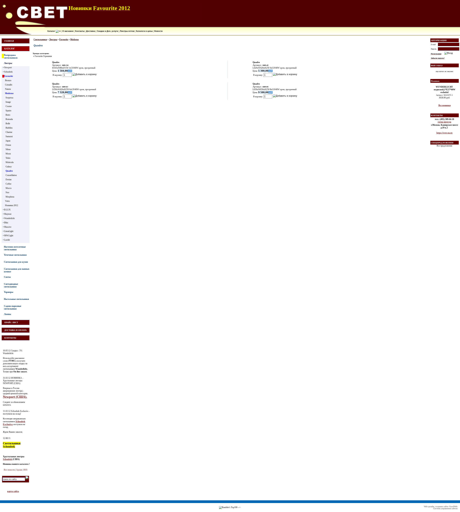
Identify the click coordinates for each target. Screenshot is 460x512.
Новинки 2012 (11, 205)
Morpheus (10, 197)
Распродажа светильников (10, 56)
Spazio (8, 110)
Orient (8, 145)
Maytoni (7, 214)
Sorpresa (9, 97)
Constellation (11, 175)
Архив (19, 470)
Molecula (9, 162)
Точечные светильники (15, 255)
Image (8, 102)
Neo (7, 192)
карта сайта (13, 491)
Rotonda (9, 119)
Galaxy (9, 166)
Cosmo (9, 106)
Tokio (8, 158)
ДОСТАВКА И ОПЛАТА (15, 330)
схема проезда (444, 122)
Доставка (90, 31)
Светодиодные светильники (11, 285)
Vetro (7, 201)
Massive (7, 227)
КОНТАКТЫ (10, 338)
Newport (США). (15, 397)
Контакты (79, 31)
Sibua (8, 149)
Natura (8, 89)
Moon (8, 153)
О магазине (67, 31)
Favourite (8, 76)
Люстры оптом (126, 31)
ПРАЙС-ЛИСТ (11, 322)
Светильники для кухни (16, 262)
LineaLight (8, 231)
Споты (7, 277)
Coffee (8, 184)
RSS (25, 470)
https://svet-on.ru (444, 133)
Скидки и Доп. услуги (107, 31)
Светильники (40, 39)
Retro (8, 115)
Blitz (6, 222)
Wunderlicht (9, 218)
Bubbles (9, 128)
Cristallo (8, 84)
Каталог (51, 31)
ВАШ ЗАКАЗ (437, 65)
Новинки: (435, 81)
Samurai (9, 136)
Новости (158, 31)
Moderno (9, 93)
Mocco (9, 188)
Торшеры (8, 292)
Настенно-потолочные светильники (15, 248)
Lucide (7, 240)
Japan (8, 140)
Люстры (8, 63)
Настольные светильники (16, 299)
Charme (9, 132)
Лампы (7, 314)
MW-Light (8, 235)
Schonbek (8, 72)
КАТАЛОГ (9, 48)
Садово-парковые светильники (12, 307)
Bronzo (8, 80)
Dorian (9, 179)
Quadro (9, 171)
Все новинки (444, 105)
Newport (8, 67)
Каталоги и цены (144, 31)
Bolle (8, 123)
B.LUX (7, 209)
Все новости (9, 470)
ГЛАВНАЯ (9, 41)
